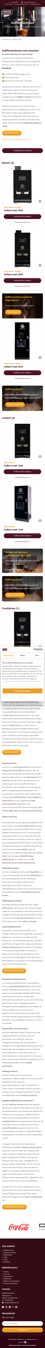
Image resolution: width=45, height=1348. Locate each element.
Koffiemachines (9, 1250)
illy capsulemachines (25, 918)
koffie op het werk (30, 921)
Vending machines (10, 1252)
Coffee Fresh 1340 (13, 465)
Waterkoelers (8, 1255)
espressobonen (32, 777)
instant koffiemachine (26, 826)
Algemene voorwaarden (11, 1281)
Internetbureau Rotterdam (29, 1345)
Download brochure (22, 222)
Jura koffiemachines (18, 797)
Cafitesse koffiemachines (12, 947)
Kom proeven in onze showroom (15, 139)
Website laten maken (14, 1345)
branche (5, 729)
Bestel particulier (34, 4)
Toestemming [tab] (8, 655)
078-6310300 (14, 2)
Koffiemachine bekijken (22, 216)
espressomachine (21, 767)
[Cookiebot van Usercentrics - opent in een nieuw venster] (33, 649)
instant (39, 853)
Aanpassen (21, 697)
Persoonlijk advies (11, 752)
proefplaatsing (8, 1121)
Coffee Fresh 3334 (13, 210)
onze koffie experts (9, 1128)
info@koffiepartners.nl (30, 2)
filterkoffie (34, 872)
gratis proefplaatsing (33, 1197)
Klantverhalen (8, 1276)
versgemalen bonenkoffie (12, 770)
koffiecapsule (7, 908)
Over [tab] (37, 655)
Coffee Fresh (15, 725)
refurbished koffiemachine (20, 986)
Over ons (7, 1274)
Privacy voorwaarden (11, 1283)
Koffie (5, 1257)
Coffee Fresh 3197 (13, 366)
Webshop (7, 1262)
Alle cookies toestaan (22, 691)
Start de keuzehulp (11, 133)
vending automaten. (29, 1095)
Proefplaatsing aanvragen (14, 1207)
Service (6, 1272)
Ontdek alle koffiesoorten (13, 971)
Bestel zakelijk (9, 4)
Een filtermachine (34, 875)
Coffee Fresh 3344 (13, 274)
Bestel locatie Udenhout (21, 4)
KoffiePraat (7, 1279)
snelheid (24, 849)
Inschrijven (22, 1330)
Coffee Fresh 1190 (13, 529)
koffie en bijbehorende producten (28, 1147)
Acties (6, 1259)
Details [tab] (22, 655)
